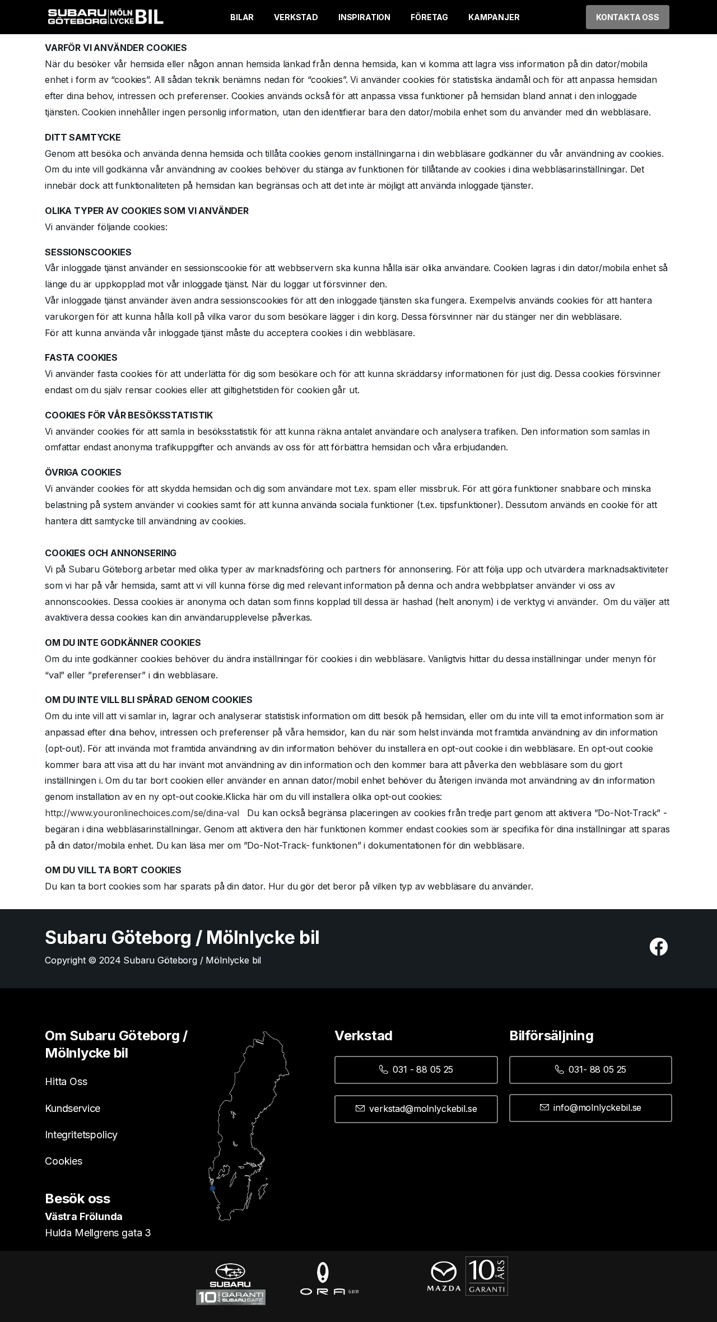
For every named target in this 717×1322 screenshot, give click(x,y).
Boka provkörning (628, 1302)
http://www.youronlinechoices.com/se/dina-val (142, 812)
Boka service (628, 1265)
